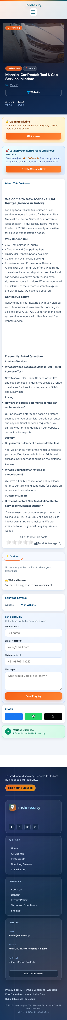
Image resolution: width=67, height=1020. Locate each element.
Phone (13, 655)
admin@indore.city (19, 935)
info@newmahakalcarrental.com (24, 521)
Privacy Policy (19, 899)
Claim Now (33, 136)
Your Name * (12, 626)
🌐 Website (33, 92)
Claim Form (39, 994)
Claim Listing (18, 869)
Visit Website (28, 604)
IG (27, 827)
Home (14, 848)
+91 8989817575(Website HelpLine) (28, 948)
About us (52, 989)
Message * (11, 669)
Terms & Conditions (34, 989)
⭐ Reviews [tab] (12, 556)
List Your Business (20, 788)
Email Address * (14, 640)
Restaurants (18, 858)
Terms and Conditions (24, 905)
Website (14, 85)
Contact (15, 894)
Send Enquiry (33, 696)
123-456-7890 (29, 516)
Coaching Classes (21, 864)
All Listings (17, 853)
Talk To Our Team (33, 973)
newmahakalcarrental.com (34, 307)
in (35, 827)
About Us (16, 889)
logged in (25, 585)
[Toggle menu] (33, 12)
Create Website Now (34, 169)
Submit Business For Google (20, 999)
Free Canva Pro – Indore (18, 994)
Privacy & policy (13, 989)
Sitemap (16, 910)
